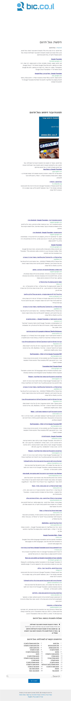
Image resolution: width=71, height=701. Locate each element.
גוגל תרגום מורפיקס (53, 645)
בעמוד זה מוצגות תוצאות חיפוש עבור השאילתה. (44, 624)
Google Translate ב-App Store (52, 169)
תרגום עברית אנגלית (33, 666)
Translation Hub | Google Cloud (52, 366)
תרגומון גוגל (55, 670)
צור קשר (29, 695)
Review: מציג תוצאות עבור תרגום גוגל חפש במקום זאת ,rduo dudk (42, 473)
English (30, 697)
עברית (41, 697)
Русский (35, 697)
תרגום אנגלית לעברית (33, 656)
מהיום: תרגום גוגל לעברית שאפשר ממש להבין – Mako (46, 411)
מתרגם (57, 652)
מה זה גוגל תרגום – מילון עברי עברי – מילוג (50, 568)
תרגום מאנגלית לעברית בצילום (50, 664)
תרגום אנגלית (55, 656)
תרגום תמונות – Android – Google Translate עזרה (47, 232)
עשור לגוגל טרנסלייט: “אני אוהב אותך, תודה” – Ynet (47, 486)
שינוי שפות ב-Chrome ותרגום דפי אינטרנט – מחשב (47, 269)
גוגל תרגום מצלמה (54, 647)
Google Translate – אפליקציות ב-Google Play (48, 73)
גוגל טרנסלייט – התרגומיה (54, 605)
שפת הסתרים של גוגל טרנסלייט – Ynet (50, 510)
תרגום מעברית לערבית (53, 666)
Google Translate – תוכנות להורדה (52, 436)
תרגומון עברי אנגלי (34, 670)
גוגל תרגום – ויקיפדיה (56, 181)
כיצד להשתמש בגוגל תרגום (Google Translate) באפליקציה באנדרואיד (41, 547)
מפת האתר (22, 695)
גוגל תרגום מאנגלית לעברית (31, 643)
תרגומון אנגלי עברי (34, 668)
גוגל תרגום (56, 643)
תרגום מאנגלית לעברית (32, 662)
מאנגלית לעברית (54, 649)
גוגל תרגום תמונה (34, 647)
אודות (43, 695)
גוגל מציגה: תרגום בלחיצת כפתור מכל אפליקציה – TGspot (45, 376)
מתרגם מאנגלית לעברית (32, 652)
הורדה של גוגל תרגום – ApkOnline (52, 523)
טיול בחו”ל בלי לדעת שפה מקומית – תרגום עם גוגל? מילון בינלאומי (43, 294)
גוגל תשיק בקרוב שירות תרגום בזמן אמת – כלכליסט (47, 593)
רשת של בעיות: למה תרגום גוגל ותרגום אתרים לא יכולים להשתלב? (43, 461)
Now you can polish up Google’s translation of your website (43, 558)
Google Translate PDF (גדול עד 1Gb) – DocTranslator (46, 354)
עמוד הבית (49, 695)
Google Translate (56, 59)
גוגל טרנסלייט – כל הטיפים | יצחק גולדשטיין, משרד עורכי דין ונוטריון (42, 257)
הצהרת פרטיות (36, 695)
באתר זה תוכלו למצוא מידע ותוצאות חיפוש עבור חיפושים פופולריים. (41, 632)
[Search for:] (34, 679)
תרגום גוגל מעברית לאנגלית (31, 658)
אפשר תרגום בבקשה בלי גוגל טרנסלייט (50, 282)
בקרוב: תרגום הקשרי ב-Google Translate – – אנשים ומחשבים (44, 319)
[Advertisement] (35, 25)
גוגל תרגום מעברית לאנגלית (31, 645)
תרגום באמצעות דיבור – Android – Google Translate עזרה (45, 220)
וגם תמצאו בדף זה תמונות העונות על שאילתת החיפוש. (42, 629)
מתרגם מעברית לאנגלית (52, 654)
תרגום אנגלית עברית (53, 658)
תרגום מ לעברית (54, 662)
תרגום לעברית (35, 660)
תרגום (37, 654)
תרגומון (57, 668)
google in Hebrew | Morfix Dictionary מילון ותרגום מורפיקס (44, 331)
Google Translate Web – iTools (52, 535)
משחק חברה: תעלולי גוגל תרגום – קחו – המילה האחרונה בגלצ (44, 498)
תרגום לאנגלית (55, 660)
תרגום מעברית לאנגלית (32, 664)
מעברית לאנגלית (34, 649)
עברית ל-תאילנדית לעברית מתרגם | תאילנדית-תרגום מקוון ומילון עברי (42, 341)
